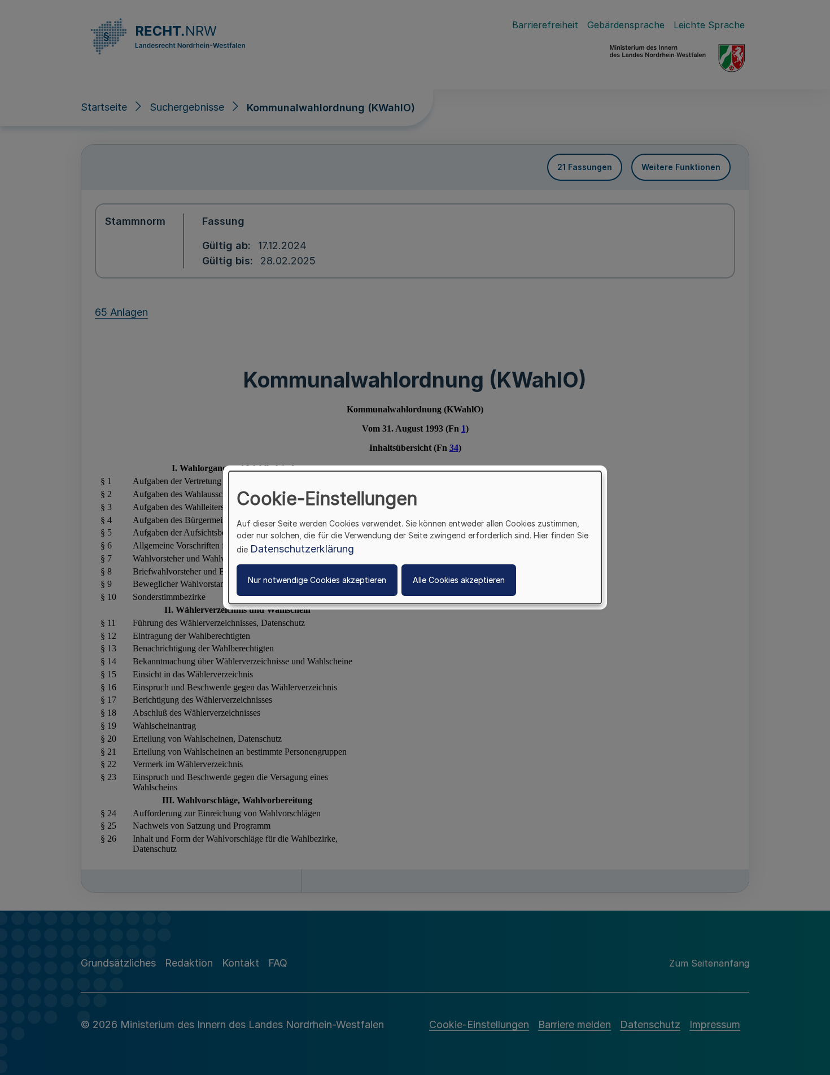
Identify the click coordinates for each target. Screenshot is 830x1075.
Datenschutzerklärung (302, 549)
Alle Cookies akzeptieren (459, 580)
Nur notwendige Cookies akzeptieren (317, 580)
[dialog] (415, 537)
